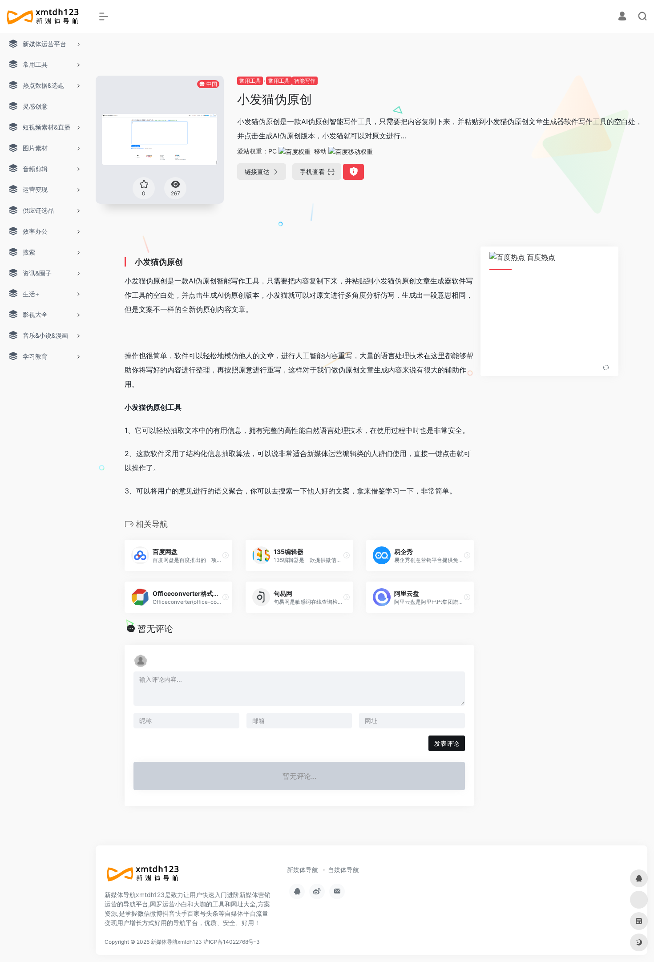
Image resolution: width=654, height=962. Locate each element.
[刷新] (606, 368)
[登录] (622, 17)
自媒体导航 (343, 869)
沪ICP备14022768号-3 (231, 941)
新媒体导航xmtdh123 (176, 941)
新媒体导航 (302, 869)
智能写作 (304, 80)
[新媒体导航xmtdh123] (145, 876)
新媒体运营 (325, 453)
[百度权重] (295, 151)
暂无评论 (155, 628)
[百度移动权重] (350, 151)
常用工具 (250, 80)
